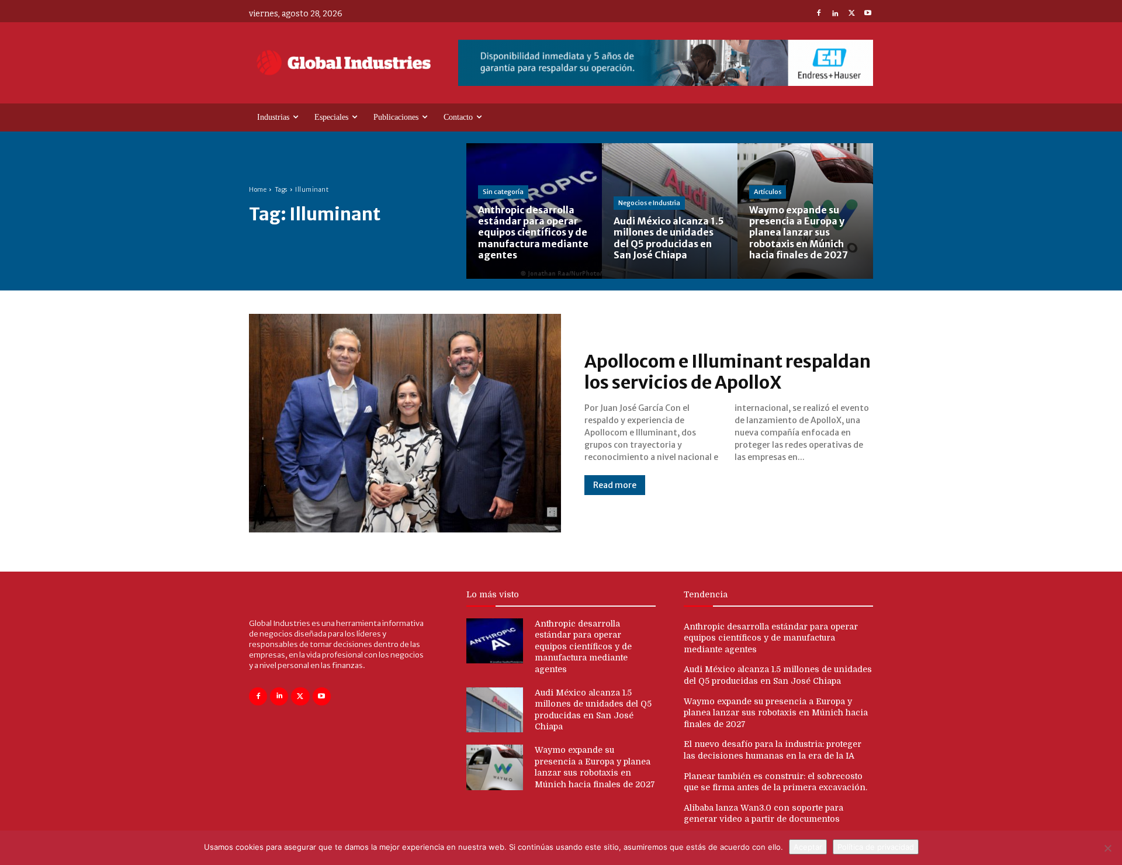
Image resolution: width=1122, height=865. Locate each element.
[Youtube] (868, 14)
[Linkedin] (835, 14)
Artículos (767, 192)
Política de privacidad (875, 847)
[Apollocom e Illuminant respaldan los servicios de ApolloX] (405, 423)
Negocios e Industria (649, 203)
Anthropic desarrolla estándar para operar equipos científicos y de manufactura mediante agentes (583, 646)
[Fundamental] (665, 63)
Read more (614, 485)
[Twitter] (851, 14)
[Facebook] (818, 14)
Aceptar (808, 847)
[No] (1107, 848)
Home (257, 189)
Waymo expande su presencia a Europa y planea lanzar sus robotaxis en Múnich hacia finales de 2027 (776, 713)
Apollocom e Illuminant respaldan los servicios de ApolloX (727, 371)
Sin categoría (503, 192)
